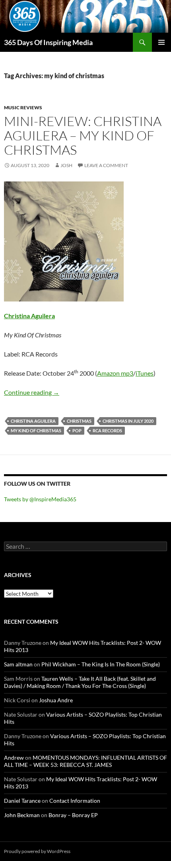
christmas (79, 421)
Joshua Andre (56, 700)
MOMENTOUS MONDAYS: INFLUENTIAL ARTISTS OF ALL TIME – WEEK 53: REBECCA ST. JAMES (85, 761)
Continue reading (31, 392)
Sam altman (18, 664)
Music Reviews (23, 107)
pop (77, 430)
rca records (107, 430)
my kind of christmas (36, 430)
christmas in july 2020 (128, 421)
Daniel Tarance (22, 800)
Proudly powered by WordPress (37, 851)
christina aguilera (33, 421)
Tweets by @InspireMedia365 (40, 499)
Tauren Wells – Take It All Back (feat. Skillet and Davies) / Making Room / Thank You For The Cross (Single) (80, 682)
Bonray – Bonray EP (73, 815)
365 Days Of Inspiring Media (48, 42)
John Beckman (22, 815)
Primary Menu (161, 42)
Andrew (14, 757)
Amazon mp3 (115, 373)
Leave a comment (106, 165)
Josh (66, 165)
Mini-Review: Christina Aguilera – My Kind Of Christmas (82, 135)
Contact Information (74, 800)
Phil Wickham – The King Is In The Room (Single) (100, 664)
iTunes (145, 373)
